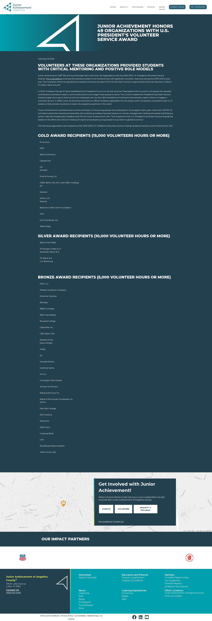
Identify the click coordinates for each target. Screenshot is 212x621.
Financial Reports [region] (173, 583)
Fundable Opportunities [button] (177, 577)
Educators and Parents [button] (135, 575)
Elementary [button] (127, 593)
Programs (137, 7)
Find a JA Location (173, 596)
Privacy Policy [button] (67, 616)
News (162, 7)
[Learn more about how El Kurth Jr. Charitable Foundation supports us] (55, 557)
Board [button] (82, 599)
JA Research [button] (85, 602)
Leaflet (185, 531)
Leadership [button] (84, 593)
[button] (127, 7)
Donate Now (177, 7)
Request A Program (145, 509)
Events (151, 7)
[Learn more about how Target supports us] (191, 557)
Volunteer (123, 509)
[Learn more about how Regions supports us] (123, 557)
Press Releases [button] (86, 605)
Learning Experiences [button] (134, 590)
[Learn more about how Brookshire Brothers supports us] (21, 557)
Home (113, 7)
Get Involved (198, 7)
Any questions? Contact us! (111, 521)
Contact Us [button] (12, 590)
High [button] (124, 599)
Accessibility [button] (80, 616)
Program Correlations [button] (132, 580)
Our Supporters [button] (172, 580)
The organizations (54, 79)
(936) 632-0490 (13, 592)
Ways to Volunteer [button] (88, 577)
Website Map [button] (93, 616)
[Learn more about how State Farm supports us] (157, 557)
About (123, 7)
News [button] (81, 608)
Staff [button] (81, 596)
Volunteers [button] (85, 575)
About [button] (82, 590)
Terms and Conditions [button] (50, 616)
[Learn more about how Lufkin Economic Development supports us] (89, 557)
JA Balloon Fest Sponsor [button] (176, 586)
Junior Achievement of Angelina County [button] (184, 593)
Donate (106, 509)
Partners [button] (169, 575)
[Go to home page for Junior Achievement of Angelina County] (18, 7)
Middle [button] (125, 596)
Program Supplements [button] (133, 577)
